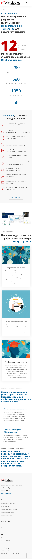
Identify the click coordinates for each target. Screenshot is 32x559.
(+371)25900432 (5, 490)
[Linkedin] (8, 549)
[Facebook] (3, 549)
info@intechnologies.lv (7, 488)
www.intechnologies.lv (6, 493)
